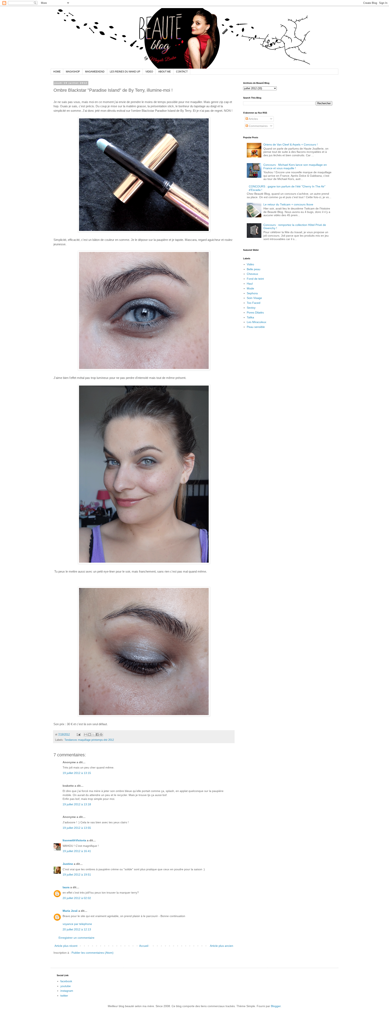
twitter (64, 995)
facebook (66, 981)
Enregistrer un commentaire (76, 937)
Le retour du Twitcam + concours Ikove (288, 204)
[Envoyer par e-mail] (86, 734)
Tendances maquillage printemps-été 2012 (89, 740)
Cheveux (252, 273)
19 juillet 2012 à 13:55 (77, 827)
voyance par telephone (77, 924)
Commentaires (258, 126)
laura (66, 887)
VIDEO (149, 71)
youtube (65, 986)
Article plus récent (66, 945)
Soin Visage (254, 298)
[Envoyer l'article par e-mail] (78, 734)
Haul (250, 283)
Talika (250, 317)
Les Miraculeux (256, 322)
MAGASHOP (73, 71)
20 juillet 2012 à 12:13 (77, 929)
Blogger (276, 1006)
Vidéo (250, 264)
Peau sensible (256, 326)
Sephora (252, 293)
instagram (66, 990)
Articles (253, 118)
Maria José (70, 910)
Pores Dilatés (255, 312)
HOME (57, 71)
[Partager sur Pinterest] (101, 734)
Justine (68, 863)
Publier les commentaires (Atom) (92, 952)
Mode (250, 288)
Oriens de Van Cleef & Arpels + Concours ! (290, 144)
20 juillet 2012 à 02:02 (77, 898)
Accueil (143, 945)
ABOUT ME (164, 71)
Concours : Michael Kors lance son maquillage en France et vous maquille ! (295, 166)
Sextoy (251, 307)
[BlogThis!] (90, 734)
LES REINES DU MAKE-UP (125, 71)
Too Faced (253, 302)
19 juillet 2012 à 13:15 (77, 773)
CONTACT (182, 71)
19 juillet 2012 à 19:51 (77, 874)
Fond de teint (255, 278)
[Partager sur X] (93, 734)
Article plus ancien (221, 945)
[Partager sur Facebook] (97, 734)
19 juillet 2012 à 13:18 (77, 804)
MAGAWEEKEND (95, 71)
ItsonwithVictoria (74, 840)
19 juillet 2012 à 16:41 (77, 851)
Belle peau (253, 269)
